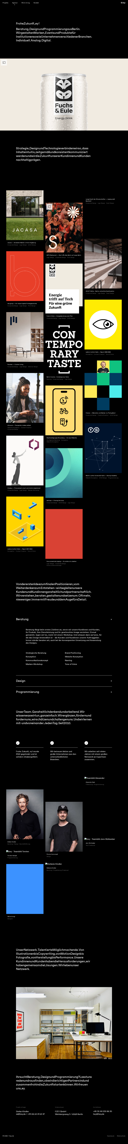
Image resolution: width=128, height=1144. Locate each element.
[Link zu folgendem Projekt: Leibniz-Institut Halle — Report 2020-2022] (103, 324)
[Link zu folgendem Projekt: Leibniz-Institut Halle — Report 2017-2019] (25, 521)
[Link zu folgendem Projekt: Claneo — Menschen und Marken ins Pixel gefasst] (103, 385)
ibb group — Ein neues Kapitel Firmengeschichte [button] (22, 303)
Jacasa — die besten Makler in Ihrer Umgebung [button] (22, 242)
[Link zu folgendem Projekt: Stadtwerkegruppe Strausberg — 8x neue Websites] (64, 410)
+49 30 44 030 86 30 (102, 1111)
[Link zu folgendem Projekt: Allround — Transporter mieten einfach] (25, 398)
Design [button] (20, 680)
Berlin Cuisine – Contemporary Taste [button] (58, 377)
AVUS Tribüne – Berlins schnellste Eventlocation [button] (100, 291)
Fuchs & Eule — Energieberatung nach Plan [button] (60, 316)
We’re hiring (26, 3)
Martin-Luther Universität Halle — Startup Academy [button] (101, 475)
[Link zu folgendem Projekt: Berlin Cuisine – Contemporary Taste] (64, 349)
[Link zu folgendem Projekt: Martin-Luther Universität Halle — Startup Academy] (103, 448)
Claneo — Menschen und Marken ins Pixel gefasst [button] (101, 413)
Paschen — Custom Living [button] (15, 364)
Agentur (15, 3)
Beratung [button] (22, 619)
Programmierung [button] (27, 691)
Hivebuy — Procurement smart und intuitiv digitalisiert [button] (24, 488)
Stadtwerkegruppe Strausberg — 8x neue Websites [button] (62, 438)
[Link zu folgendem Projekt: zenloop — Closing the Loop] (64, 473)
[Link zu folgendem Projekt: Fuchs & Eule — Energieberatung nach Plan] (64, 288)
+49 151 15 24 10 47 (36, 1114)
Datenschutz (121, 1136)
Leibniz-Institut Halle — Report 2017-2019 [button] (20, 549)
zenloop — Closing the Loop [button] (55, 500)
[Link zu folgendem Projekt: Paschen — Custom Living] (25, 337)
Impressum (110, 1136)
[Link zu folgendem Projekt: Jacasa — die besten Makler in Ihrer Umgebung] (25, 215)
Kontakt (36, 3)
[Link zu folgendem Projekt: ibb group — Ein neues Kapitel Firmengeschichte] (25, 276)
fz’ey (123, 3)
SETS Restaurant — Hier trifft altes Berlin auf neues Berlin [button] (64, 255)
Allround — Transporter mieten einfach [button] (19, 425)
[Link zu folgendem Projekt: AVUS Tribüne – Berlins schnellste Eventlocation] (103, 263)
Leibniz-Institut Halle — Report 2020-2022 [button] (98, 352)
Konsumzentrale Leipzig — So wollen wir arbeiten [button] (61, 561)
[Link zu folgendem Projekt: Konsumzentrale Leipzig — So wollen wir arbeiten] (64, 534)
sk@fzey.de (21, 1114)
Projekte (5, 3)
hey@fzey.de (98, 1114)
